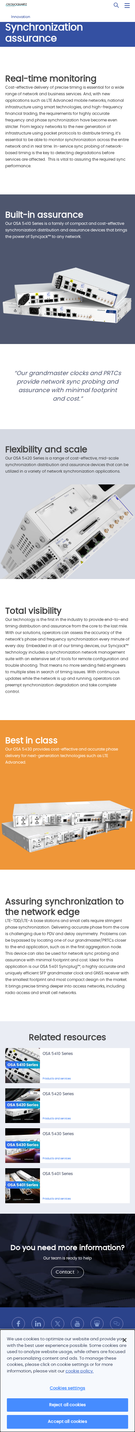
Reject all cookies (67, 1405)
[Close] (124, 1340)
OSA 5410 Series (58, 1054)
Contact (66, 1272)
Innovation (20, 17)
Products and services (57, 1079)
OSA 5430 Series (58, 1134)
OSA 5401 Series (58, 1174)
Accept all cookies (67, 1422)
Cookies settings (67, 1388)
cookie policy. (80, 1371)
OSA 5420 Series (58, 1094)
